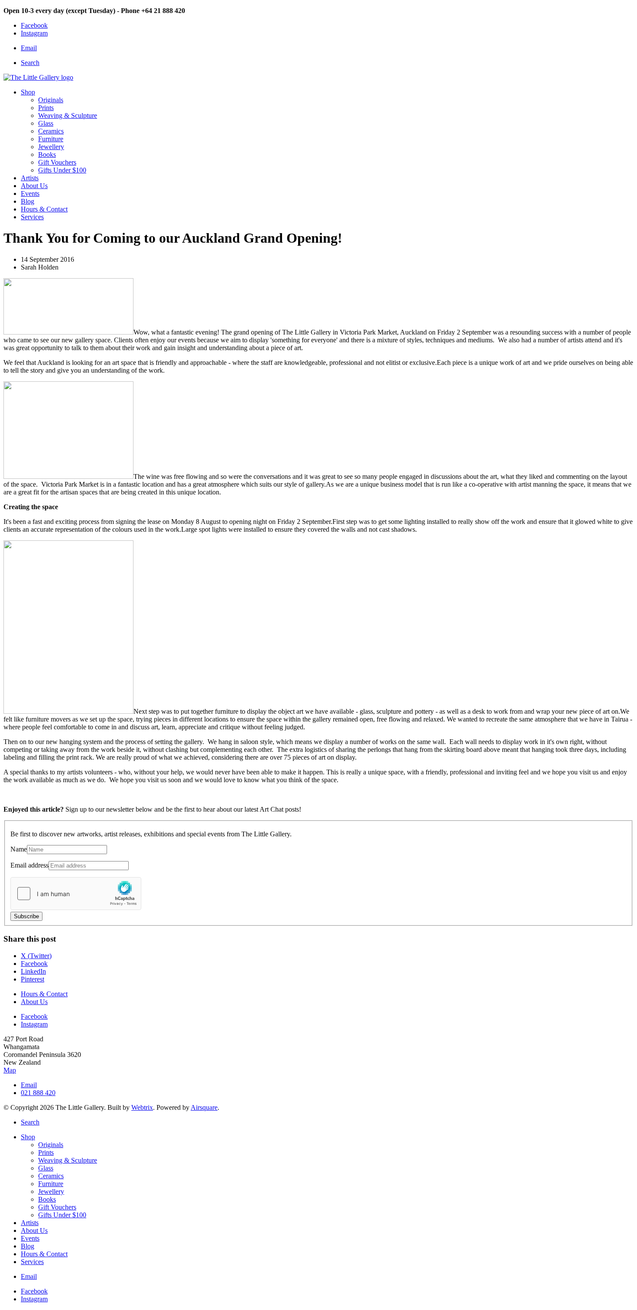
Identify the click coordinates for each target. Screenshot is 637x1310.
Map (9, 1070)
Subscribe (26, 916)
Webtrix (142, 1107)
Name (18, 849)
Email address (29, 865)
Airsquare (204, 1107)
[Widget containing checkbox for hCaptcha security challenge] (75, 893)
